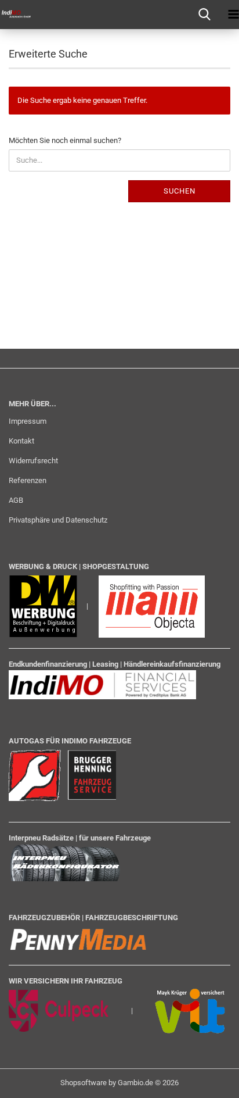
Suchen (179, 191)
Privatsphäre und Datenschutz (58, 520)
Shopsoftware (83, 1082)
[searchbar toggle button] (204, 14)
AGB (16, 500)
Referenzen (27, 480)
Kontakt (21, 441)
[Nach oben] (207, 1080)
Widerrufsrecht (33, 460)
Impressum (27, 421)
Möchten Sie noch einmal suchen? (65, 140)
